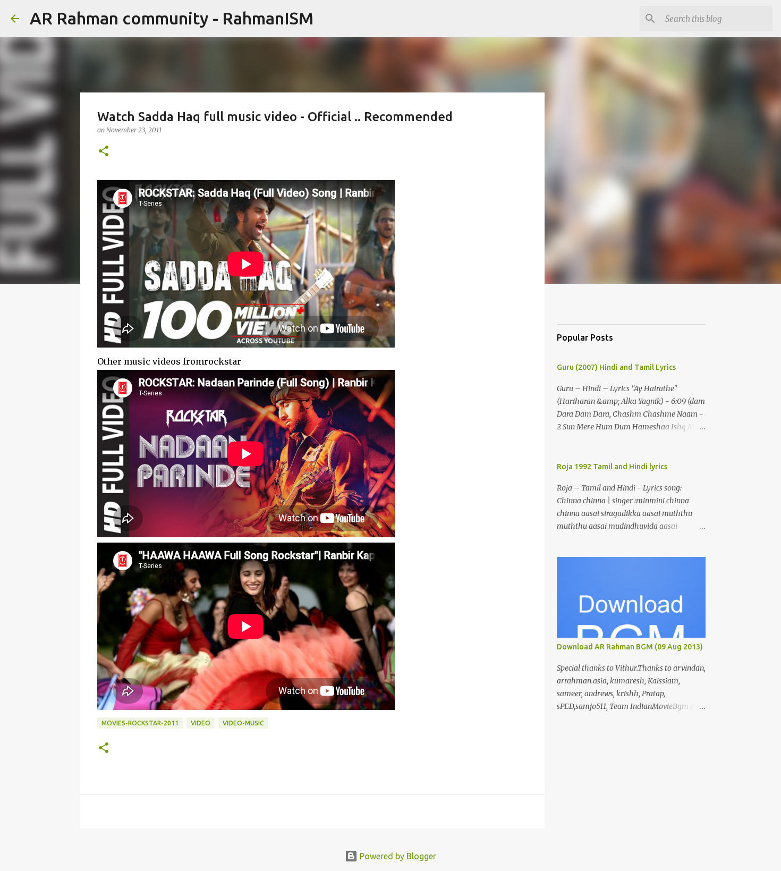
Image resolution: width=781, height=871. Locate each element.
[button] (103, 152)
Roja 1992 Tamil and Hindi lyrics (612, 466)
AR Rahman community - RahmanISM (171, 18)
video (200, 723)
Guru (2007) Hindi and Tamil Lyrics (616, 367)
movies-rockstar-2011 (140, 723)
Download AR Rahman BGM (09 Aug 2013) (630, 646)
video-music (243, 723)
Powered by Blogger (397, 856)
